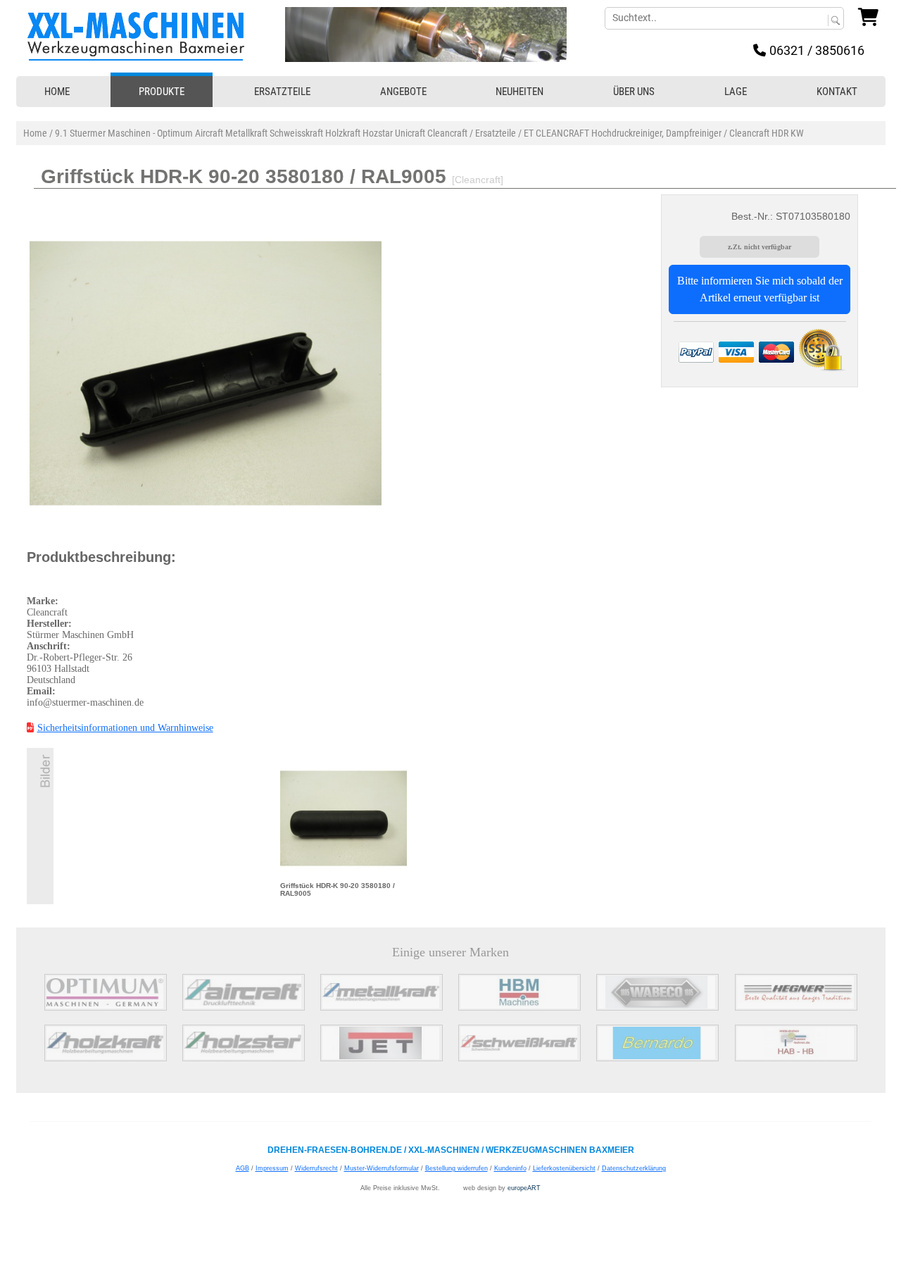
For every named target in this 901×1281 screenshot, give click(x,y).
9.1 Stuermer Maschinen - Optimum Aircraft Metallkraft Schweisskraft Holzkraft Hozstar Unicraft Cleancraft (261, 133)
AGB (242, 1168)
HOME (57, 91)
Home (35, 133)
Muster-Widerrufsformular (381, 1168)
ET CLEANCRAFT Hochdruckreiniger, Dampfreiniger (623, 133)
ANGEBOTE (403, 91)
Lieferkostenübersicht (564, 1168)
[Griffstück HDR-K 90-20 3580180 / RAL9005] (343, 817)
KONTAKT (837, 91)
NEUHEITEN (519, 91)
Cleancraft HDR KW (766, 133)
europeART (524, 1188)
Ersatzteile (495, 133)
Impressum (272, 1168)
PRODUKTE (161, 91)
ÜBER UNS (634, 91)
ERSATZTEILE (282, 91)
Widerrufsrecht (316, 1168)
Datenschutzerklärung (634, 1168)
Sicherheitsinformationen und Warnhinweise (125, 728)
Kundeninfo (510, 1168)
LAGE (735, 91)
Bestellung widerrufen (456, 1168)
